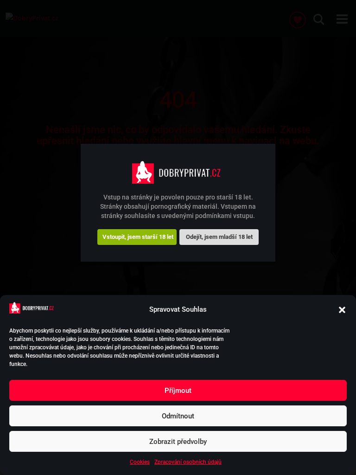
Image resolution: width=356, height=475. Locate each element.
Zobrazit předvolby (178, 441)
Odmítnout (178, 416)
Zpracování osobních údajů (188, 462)
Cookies (140, 462)
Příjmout (178, 390)
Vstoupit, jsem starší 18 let (137, 236)
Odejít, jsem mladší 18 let (219, 236)
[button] (342, 310)
